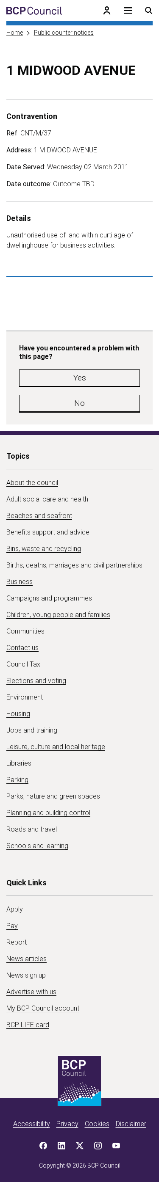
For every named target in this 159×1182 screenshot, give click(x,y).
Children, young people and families (58, 615)
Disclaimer (131, 1124)
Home (14, 32)
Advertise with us (31, 992)
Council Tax (23, 664)
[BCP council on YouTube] (116, 1145)
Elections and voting (36, 681)
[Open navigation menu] (128, 10)
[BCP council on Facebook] (43, 1145)
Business (19, 582)
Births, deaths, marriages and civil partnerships (74, 565)
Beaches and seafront (39, 516)
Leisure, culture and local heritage (55, 747)
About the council (32, 483)
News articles (26, 959)
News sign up (26, 975)
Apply (14, 909)
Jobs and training (31, 730)
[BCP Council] (34, 10)
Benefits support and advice (47, 532)
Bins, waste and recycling (43, 549)
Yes (79, 378)
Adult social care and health (47, 499)
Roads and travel (31, 829)
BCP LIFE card (27, 1025)
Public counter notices (64, 32)
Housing (18, 714)
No (79, 403)
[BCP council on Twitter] (80, 1145)
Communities (25, 631)
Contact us (22, 648)
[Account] (106, 10)
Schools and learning (37, 846)
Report (16, 942)
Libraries (18, 763)
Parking (17, 780)
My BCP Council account (42, 1008)
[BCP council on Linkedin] (61, 1145)
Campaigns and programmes (49, 598)
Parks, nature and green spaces (53, 796)
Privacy (67, 1124)
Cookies (97, 1124)
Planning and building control (48, 813)
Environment (24, 697)
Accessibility (31, 1124)
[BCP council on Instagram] (98, 1145)
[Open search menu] (149, 10)
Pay (12, 926)
